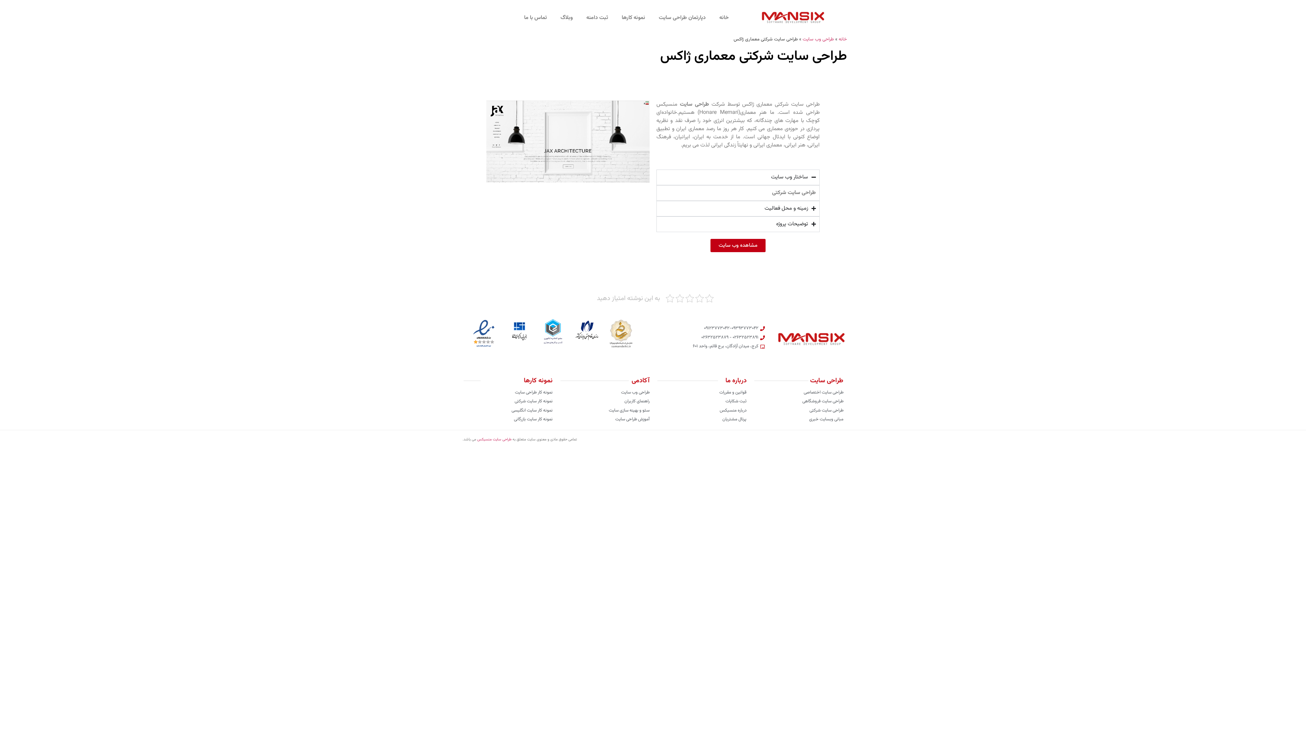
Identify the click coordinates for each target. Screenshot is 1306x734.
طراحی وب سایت (818, 39)
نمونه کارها (633, 18)
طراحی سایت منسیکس (494, 439)
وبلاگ (566, 18)
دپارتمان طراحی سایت (682, 18)
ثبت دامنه (597, 18)
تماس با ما (535, 18)
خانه (724, 18)
